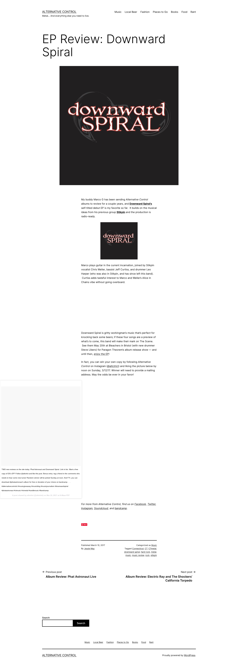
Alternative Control (59, 12)
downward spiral (132, 552)
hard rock (145, 552)
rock (147, 555)
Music (118, 11)
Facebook (140, 504)
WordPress (189, 655)
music (128, 555)
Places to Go (160, 11)
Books (174, 11)
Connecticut (138, 548)
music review (138, 555)
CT (146, 548)
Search (46, 617)
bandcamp (121, 508)
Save (85, 524)
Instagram (87, 508)
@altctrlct (113, 366)
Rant (193, 11)
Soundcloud (101, 508)
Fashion (145, 11)
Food (184, 11)
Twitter (152, 504)
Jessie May (89, 548)
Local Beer (131, 11)
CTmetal (152, 548)
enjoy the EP (101, 353)
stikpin (154, 555)
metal (153, 552)
